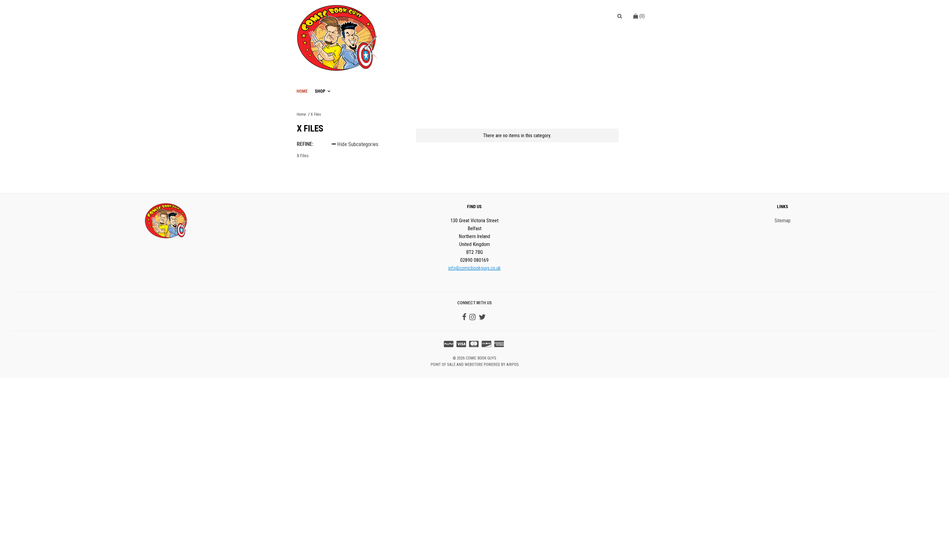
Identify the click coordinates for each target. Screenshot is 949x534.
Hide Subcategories (357, 144)
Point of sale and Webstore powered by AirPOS (475, 364)
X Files (303, 155)
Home (302, 91)
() (641, 16)
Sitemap (783, 220)
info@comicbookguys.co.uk (474, 268)
